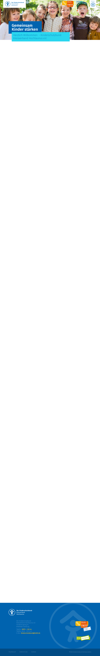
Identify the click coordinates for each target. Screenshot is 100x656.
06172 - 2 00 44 (27, 629)
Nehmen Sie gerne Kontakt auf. (65, 364)
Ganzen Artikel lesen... (18, 489)
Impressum (12, 652)
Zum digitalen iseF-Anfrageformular (23, 313)
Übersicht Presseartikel (18, 495)
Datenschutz (23, 652)
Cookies (33, 652)
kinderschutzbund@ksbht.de (68, 297)
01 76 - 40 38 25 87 (58, 130)
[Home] (14, 4)
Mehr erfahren (15, 218)
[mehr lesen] (16, 391)
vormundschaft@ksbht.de (61, 125)
